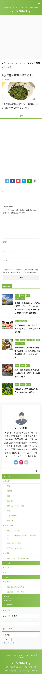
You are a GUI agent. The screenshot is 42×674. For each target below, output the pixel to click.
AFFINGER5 (34, 671)
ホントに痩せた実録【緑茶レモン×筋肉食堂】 (21, 537)
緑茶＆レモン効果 (13, 531)
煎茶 (8, 496)
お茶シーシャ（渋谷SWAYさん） (18, 558)
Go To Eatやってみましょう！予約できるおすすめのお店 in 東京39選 (27, 328)
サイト (5, 260)
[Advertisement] (21, 37)
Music (8, 577)
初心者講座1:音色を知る (15, 587)
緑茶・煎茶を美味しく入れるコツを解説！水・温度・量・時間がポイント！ (27, 373)
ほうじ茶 (10, 501)
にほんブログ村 (8, 642)
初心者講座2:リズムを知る (16, 592)
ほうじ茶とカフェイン (15, 548)
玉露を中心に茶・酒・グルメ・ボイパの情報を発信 (21, 667)
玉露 (8, 486)
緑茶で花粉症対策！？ (15, 543)
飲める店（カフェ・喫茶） (16, 506)
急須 (8, 511)
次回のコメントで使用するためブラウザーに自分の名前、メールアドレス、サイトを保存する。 (20, 271)
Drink (8, 476)
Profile (8, 600)
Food (8, 563)
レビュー (10, 520)
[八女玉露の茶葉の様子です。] (24, 181)
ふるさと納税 (12, 516)
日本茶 (7, 481)
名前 (5, 242)
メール (6, 251)
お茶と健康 (9, 526)
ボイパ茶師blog (21, 11)
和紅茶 (9, 491)
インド (7, 572)
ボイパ (7, 582)
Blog (7, 596)
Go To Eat (8, 567)
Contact (9, 605)
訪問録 (7, 553)
